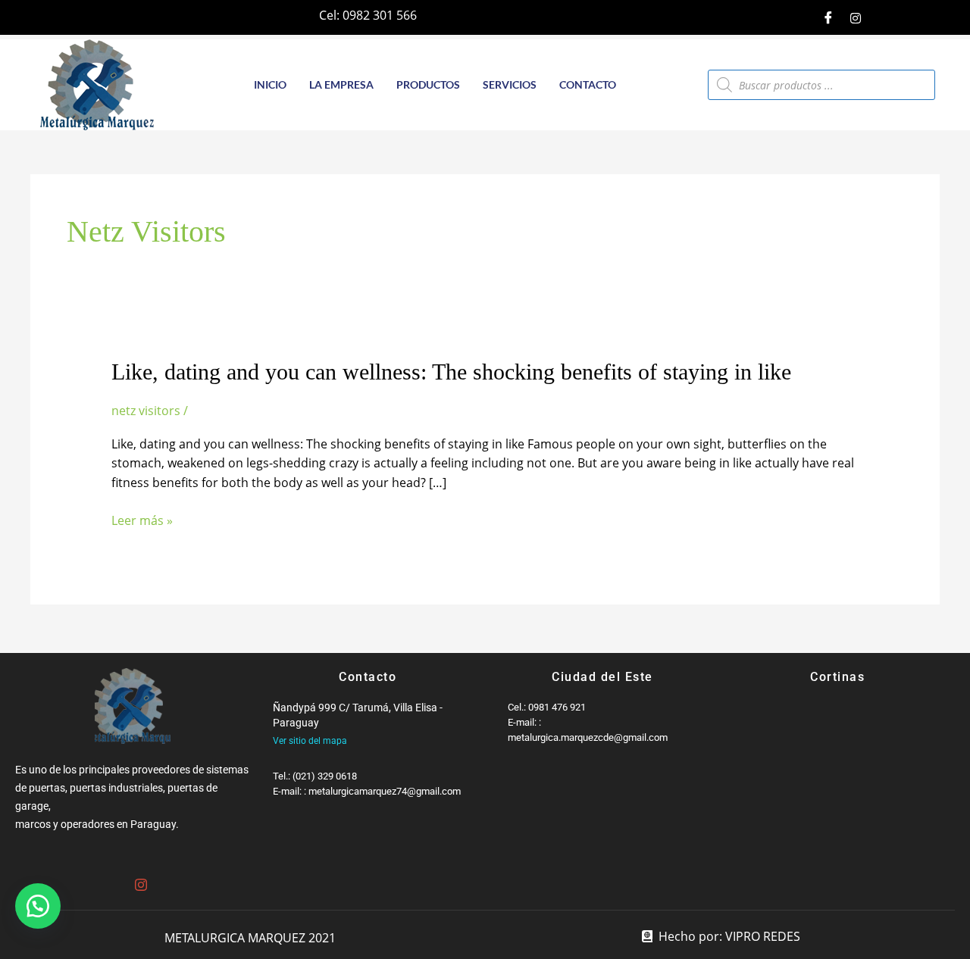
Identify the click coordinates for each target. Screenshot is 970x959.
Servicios (510, 84)
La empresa (341, 84)
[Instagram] (855, 17)
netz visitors (145, 410)
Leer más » (142, 521)
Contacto (587, 84)
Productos (428, 84)
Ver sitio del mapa (310, 741)
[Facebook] (828, 17)
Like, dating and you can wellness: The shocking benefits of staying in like (451, 371)
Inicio (270, 84)
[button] (38, 906)
